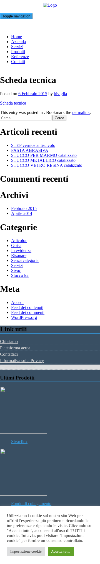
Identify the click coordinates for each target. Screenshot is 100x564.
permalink (81, 112)
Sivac (16, 270)
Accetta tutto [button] (61, 551)
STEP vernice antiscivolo (33, 145)
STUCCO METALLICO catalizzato (43, 160)
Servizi (17, 46)
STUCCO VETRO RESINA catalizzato (46, 165)
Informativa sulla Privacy (22, 360)
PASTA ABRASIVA (29, 150)
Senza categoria (25, 260)
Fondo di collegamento (31, 503)
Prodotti (18, 51)
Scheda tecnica (13, 103)
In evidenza (21, 250)
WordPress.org (24, 317)
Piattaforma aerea (15, 347)
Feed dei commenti (27, 312)
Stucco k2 (20, 275)
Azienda (18, 41)
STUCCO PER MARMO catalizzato (44, 155)
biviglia (60, 93)
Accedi (17, 302)
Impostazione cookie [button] (26, 551)
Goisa (16, 245)
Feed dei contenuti (27, 307)
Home (16, 36)
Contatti (18, 61)
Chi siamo (9, 341)
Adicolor (19, 240)
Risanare (18, 255)
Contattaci (9, 354)
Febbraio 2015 (24, 208)
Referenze (20, 56)
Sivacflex (19, 441)
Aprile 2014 (21, 213)
